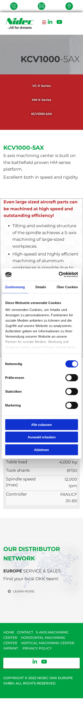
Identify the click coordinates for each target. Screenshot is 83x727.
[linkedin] (50, 21)
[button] (41, 25)
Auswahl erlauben (42, 437)
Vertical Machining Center (48, 643)
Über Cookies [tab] (67, 287)
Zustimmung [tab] (15, 287)
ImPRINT (10, 648)
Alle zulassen (41, 424)
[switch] (71, 377)
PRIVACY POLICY (37, 648)
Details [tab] (40, 287)
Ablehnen (41, 449)
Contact (25, 632)
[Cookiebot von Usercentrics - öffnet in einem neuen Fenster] (59, 275)
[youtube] (59, 21)
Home (8, 632)
